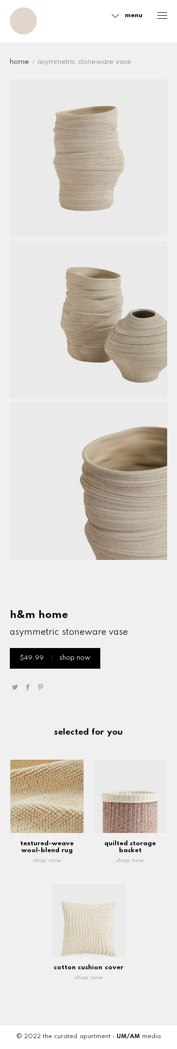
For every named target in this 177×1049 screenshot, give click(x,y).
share (27, 687)
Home (19, 62)
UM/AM (128, 1037)
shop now (55, 658)
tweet (15, 687)
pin (40, 687)
